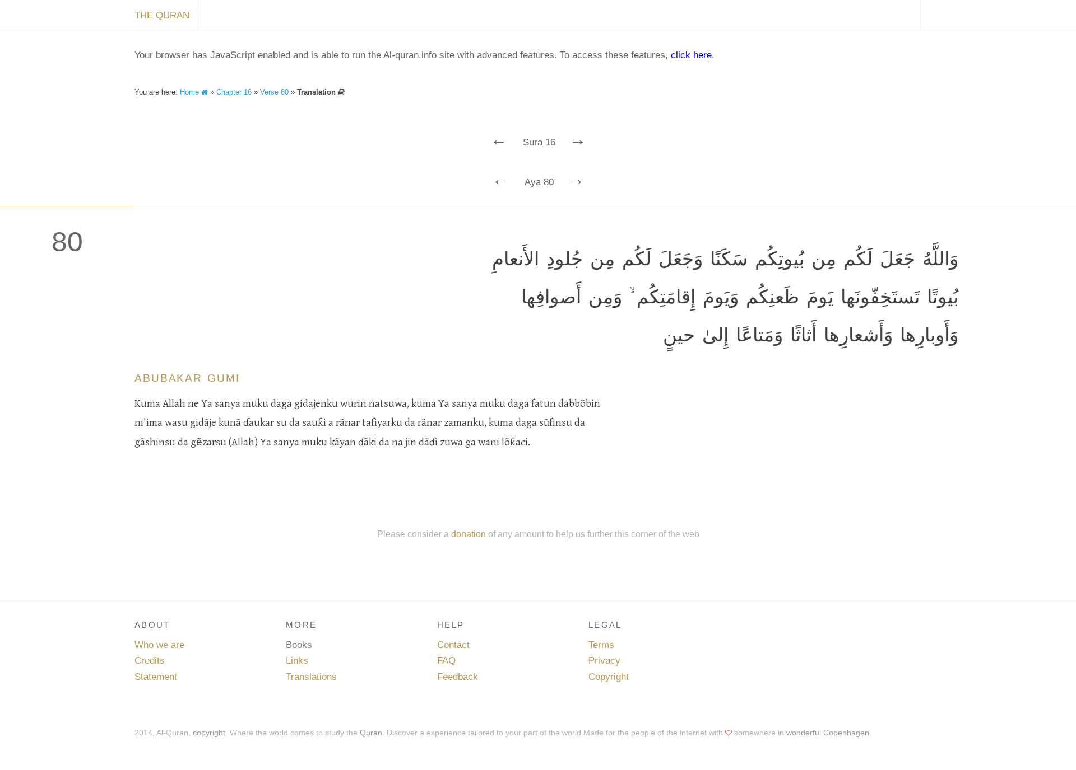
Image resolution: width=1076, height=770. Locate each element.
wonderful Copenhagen (827, 732)
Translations (311, 677)
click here (691, 55)
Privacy (604, 660)
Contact (453, 645)
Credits (149, 660)
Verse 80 (274, 92)
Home (190, 92)
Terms (601, 645)
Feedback (457, 677)
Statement (155, 677)
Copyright (608, 677)
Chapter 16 (234, 92)
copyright (209, 732)
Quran (371, 732)
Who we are (159, 645)
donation (468, 534)
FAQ (446, 660)
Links (297, 660)
